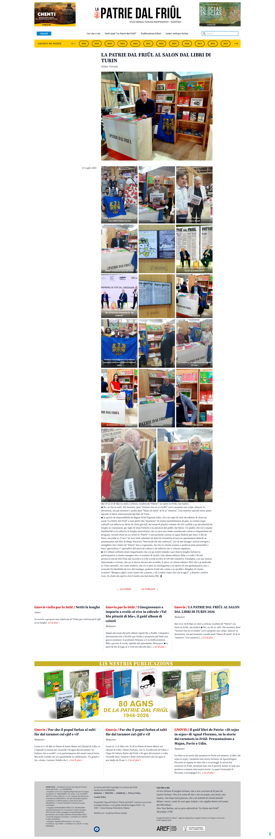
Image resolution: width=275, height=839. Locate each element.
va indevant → (149, 589)
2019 (174, 43)
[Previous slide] (73, 43)
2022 (135, 43)
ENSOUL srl (99, 813)
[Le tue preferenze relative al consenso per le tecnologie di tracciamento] (270, 834)
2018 (187, 43)
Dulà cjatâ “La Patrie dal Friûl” (120, 33)
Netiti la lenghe (67, 607)
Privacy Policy (134, 793)
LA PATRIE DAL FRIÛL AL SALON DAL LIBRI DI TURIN (156, 58)
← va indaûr (124, 589)
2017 (200, 43)
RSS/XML (109, 793)
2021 (148, 43)
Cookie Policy (100, 797)
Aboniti (44, 33)
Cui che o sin (93, 33)
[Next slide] (236, 43)
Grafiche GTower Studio (116, 813)
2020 (161, 43)
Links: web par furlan (177, 33)
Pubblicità (120, 793)
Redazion (98, 793)
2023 (122, 43)
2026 (83, 43)
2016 (212, 43)
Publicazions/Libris (151, 33)
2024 (109, 43)
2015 (225, 43)
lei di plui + (53, 622)
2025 (96, 43)
